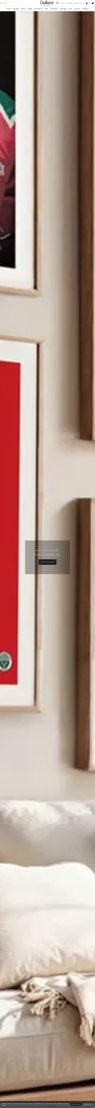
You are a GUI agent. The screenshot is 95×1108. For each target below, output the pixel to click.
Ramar (70, 9)
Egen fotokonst (38, 9)
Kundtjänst (85, 9)
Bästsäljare (16, 9)
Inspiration (77, 9)
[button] (1, 3)
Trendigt (29, 9)
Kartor (46, 9)
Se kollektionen (47, 562)
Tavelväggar (63, 9)
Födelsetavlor (54, 9)
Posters (8, 9)
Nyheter (23, 9)
